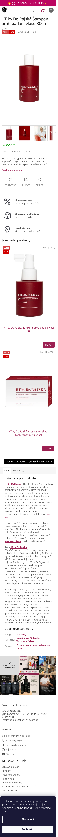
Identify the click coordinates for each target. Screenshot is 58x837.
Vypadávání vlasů (25, 641)
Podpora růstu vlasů (26, 645)
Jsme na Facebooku (16, 745)
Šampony (21, 634)
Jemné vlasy (22, 638)
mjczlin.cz (11, 749)
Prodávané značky (11, 775)
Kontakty (6, 771)
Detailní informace (11, 170)
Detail (48, 344)
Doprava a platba (10, 767)
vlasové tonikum (13, 541)
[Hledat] (35, 10)
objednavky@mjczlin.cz (18, 736)
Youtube (10, 754)
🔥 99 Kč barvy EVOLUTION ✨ (28, 3)
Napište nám (8, 779)
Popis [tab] (7, 470)
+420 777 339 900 (14, 740)
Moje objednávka (10, 790)
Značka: (27, 32)
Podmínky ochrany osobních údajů (19, 786)
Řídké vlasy (35, 638)
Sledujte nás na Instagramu (9, 667)
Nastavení (28, 819)
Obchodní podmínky (12, 782)
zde (4, 811)
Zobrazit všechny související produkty (29, 461)
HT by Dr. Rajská (13, 484)
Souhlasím (28, 829)
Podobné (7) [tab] (18, 470)
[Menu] (51, 10)
